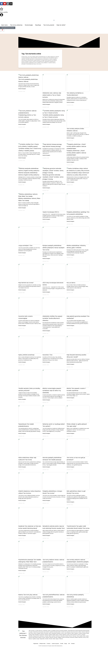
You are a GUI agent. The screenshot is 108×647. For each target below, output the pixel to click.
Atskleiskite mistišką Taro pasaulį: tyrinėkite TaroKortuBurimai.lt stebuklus (52, 318)
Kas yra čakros (71, 282)
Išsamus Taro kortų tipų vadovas (27, 594)
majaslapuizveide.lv (66, 645)
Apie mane (4, 25)
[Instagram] (10, 3)
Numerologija (29, 25)
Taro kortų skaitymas (16, 25)
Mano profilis (4, 12)
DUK (69, 643)
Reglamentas (35, 643)
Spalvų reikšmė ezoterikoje (26, 355)
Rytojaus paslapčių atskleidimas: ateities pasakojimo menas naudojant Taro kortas (53, 248)
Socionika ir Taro (47, 355)
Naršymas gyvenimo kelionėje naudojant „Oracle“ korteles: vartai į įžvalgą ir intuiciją (53, 177)
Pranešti (61, 643)
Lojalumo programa (55, 643)
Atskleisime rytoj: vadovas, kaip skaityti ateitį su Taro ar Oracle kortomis (52, 95)
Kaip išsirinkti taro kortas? (26, 282)
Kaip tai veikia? (61, 25)
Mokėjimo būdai (42, 643)
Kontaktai (73, 643)
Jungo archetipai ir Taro (25, 245)
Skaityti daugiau (22, 88)
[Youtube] (4, 3)
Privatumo (48, 643)
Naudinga (38, 25)
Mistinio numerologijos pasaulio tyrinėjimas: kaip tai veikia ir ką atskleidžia (52, 390)
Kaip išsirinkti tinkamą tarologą (51, 146)
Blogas (65, 643)
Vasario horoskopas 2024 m (51, 212)
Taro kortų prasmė (48, 25)
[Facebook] (1, 3)
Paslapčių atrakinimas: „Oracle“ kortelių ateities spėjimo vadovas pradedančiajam (76, 153)
